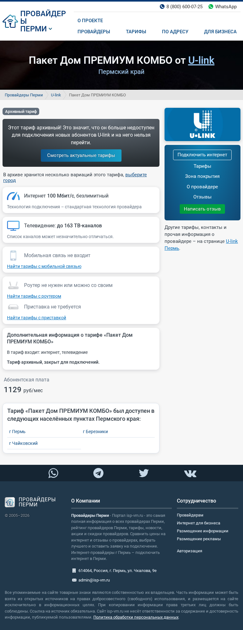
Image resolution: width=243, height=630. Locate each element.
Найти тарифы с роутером (34, 296)
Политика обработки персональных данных (135, 617)
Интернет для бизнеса (198, 523)
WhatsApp (226, 7)
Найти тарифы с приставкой (36, 317)
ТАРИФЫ (136, 32)
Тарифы (202, 166)
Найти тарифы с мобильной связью (44, 266)
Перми (33, 28)
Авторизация (189, 551)
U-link (201, 60)
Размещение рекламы (199, 538)
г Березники (95, 431)
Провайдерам (190, 515)
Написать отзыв (202, 209)
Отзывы (202, 197)
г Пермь (17, 431)
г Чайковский (23, 443)
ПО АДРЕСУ (175, 32)
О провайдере (202, 187)
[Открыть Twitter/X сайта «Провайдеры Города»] (144, 473)
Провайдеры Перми (24, 95)
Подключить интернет (202, 155)
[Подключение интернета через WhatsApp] (53, 473)
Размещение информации (202, 531)
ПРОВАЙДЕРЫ (43, 17)
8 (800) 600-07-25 (184, 7)
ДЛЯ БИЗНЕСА (220, 32)
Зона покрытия (202, 176)
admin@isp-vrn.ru (94, 580)
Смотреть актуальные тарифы (81, 155)
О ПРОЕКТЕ (90, 20)
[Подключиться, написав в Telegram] (98, 472)
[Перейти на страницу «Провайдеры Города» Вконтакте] (190, 473)
